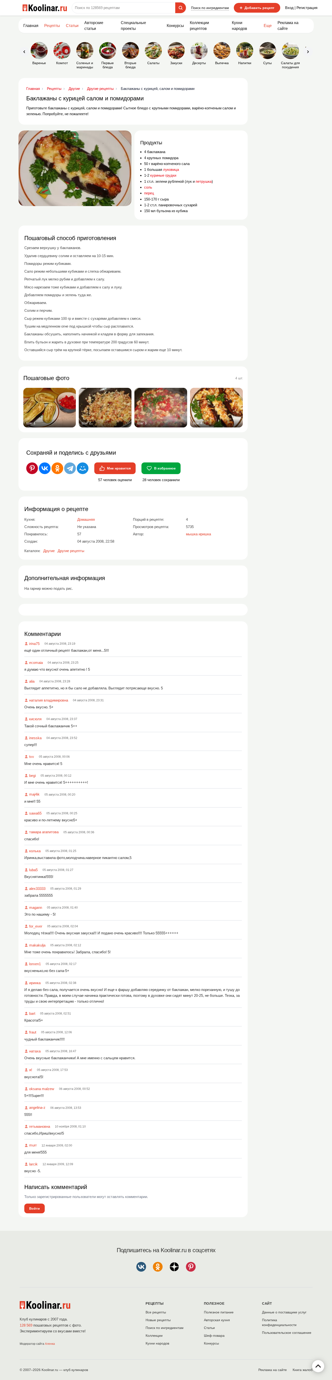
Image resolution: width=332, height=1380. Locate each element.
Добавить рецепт (257, 7)
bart (32, 1013)
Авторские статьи (93, 26)
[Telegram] (70, 468)
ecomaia (36, 662)
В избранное (165, 468)
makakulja (37, 945)
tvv (31, 757)
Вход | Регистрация (301, 8)
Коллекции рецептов (199, 26)
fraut (32, 1032)
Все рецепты (156, 1312)
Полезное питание (219, 1312)
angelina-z (37, 1107)
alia (32, 681)
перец (149, 193)
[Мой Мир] (82, 468)
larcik (33, 1164)
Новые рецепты (158, 1320)
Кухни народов (239, 26)
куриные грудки (163, 175)
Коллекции (154, 1335)
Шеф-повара (214, 1335)
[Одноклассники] (57, 468)
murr (33, 1145)
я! (30, 1070)
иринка (35, 983)
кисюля (35, 719)
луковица (171, 169)
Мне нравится (119, 468)
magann (35, 907)
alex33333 (37, 888)
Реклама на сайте (288, 26)
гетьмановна (39, 1126)
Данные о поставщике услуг (284, 1312)
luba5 (33, 870)
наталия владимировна (48, 700)
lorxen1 (35, 964)
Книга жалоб (303, 1370)
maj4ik (34, 794)
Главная (30, 26)
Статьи (209, 1328)
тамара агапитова (44, 832)
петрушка (204, 181)
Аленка (50, 1343)
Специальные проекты (133, 26)
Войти (34, 1208)
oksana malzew (41, 1089)
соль (148, 187)
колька (35, 851)
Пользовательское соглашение (286, 1333)
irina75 (34, 644)
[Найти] (180, 7)
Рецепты (52, 26)
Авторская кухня (217, 1320)
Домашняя (86, 519)
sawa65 (35, 813)
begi (32, 775)
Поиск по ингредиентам (210, 8)
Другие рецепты (71, 551)
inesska (35, 738)
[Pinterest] (32, 468)
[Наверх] (318, 1366)
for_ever (35, 926)
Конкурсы (175, 26)
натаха (35, 1051)
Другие (49, 551)
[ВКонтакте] (45, 468)
